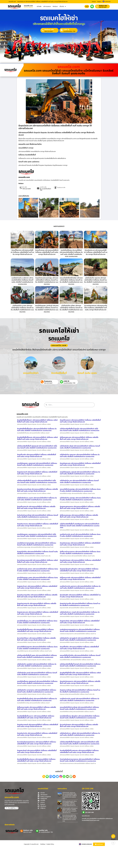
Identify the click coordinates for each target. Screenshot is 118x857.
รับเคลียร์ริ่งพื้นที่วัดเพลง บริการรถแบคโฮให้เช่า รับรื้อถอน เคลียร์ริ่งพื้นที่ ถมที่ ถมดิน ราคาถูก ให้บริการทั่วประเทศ (35, 630)
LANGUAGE (107, 1)
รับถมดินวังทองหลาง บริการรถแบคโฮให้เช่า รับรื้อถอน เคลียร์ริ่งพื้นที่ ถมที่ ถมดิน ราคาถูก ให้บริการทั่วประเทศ (80, 682)
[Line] (47, 776)
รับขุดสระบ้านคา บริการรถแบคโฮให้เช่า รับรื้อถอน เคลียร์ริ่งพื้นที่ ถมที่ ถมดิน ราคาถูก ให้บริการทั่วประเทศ (37, 587)
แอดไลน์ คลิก (43, 187)
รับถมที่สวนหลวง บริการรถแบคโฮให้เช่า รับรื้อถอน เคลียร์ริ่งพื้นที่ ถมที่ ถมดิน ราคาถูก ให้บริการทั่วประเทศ (80, 421)
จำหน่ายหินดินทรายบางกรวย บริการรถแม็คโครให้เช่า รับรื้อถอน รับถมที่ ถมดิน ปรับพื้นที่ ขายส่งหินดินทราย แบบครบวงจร (80, 760)
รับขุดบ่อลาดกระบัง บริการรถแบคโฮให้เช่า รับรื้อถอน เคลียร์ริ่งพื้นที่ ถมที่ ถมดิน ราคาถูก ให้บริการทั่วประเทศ (36, 604)
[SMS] (70, 776)
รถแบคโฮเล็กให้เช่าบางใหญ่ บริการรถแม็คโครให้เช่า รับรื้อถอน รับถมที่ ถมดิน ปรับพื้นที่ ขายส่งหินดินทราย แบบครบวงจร (79, 708)
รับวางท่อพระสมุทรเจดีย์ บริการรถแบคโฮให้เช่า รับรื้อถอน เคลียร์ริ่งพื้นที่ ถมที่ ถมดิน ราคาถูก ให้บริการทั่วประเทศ (37, 561)
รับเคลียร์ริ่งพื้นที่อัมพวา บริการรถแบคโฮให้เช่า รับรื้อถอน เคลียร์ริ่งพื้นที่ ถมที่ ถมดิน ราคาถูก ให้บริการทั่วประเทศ (37, 421)
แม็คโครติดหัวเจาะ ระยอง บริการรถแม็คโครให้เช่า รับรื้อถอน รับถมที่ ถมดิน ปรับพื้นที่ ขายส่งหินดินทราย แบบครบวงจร (37, 499)
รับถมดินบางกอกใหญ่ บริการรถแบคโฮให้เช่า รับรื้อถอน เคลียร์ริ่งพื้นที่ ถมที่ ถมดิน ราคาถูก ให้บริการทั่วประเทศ (37, 490)
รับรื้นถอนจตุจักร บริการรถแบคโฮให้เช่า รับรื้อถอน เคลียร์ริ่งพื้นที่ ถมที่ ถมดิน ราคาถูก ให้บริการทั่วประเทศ (69, 810)
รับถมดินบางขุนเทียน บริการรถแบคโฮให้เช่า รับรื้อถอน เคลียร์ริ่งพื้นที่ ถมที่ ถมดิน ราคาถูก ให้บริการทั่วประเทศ (37, 596)
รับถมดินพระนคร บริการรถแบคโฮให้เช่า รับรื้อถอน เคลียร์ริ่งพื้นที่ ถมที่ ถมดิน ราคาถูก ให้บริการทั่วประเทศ (80, 464)
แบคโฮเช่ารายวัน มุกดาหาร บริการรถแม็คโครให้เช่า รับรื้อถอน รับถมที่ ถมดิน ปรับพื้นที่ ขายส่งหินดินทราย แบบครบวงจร (80, 587)
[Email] (67, 776)
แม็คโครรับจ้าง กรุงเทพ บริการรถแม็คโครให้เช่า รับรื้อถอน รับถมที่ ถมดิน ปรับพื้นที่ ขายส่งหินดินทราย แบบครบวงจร (95, 281)
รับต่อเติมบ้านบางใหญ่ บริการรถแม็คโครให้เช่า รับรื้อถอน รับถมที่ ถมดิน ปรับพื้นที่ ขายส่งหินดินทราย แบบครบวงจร (37, 516)
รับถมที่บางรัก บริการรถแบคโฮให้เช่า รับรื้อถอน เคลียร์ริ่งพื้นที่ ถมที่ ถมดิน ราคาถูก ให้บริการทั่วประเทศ (36, 455)
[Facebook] (50, 776)
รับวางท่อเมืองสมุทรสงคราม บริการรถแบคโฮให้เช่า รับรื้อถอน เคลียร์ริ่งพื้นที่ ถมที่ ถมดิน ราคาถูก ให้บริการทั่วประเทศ (36, 743)
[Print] (74, 776)
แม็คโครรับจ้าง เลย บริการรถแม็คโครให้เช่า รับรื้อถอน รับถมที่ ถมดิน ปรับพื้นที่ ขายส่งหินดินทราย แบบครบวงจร (79, 481)
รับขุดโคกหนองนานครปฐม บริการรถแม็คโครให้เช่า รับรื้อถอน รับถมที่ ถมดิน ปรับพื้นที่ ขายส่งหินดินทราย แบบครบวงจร (46, 281)
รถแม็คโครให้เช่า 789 (69, 31)
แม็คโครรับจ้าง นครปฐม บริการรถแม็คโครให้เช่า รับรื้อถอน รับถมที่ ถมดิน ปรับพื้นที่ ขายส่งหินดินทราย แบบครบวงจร (80, 499)
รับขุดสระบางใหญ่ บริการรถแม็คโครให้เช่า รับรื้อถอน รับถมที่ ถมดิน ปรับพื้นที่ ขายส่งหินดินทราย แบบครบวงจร (80, 691)
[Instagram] (60, 776)
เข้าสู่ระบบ (99, 2)
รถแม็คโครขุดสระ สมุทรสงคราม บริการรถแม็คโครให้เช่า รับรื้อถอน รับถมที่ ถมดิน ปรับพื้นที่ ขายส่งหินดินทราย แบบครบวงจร (36, 535)
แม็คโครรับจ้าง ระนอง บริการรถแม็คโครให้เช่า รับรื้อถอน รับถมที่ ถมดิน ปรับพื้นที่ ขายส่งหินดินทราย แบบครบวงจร (22, 308)
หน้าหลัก (39, 6)
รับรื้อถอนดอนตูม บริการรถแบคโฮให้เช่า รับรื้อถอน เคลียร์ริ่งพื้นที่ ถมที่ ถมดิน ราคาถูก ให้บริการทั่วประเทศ (79, 516)
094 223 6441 (103, 7)
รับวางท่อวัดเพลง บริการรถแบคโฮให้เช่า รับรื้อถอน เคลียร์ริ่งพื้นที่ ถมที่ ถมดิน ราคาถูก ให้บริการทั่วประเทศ (79, 725)
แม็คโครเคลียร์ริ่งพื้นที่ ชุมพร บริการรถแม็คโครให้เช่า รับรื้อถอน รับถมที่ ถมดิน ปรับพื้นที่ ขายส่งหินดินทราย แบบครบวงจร (37, 656)
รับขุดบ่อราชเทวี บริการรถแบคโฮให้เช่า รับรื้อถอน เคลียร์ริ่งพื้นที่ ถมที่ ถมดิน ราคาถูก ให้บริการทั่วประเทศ (37, 473)
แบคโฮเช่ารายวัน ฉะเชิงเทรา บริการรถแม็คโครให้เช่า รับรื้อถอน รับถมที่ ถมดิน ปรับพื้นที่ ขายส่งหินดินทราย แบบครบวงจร (22, 281)
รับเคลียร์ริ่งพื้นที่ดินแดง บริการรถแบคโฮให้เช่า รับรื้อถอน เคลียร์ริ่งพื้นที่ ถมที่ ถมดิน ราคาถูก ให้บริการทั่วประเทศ (37, 438)
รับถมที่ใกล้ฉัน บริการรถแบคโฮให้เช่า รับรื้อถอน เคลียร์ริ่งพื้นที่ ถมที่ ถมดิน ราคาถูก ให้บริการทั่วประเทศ (79, 648)
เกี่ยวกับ (62, 6)
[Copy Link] (43, 776)
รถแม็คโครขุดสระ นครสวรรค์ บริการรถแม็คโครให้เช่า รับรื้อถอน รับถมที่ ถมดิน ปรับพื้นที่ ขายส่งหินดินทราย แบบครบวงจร (37, 464)
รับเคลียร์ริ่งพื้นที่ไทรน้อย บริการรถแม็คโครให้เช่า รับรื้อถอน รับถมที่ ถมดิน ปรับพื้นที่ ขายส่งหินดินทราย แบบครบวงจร (37, 430)
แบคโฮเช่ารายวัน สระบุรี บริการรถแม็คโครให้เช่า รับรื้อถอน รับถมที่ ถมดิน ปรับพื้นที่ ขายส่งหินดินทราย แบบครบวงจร (80, 535)
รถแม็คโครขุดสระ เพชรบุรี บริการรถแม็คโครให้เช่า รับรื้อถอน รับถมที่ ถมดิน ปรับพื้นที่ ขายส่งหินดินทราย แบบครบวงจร (80, 473)
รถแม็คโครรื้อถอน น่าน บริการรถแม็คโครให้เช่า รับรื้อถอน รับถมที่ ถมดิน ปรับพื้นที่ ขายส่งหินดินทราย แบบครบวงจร (37, 622)
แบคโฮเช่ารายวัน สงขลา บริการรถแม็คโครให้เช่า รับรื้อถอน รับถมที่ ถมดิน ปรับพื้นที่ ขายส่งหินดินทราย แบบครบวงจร (37, 570)
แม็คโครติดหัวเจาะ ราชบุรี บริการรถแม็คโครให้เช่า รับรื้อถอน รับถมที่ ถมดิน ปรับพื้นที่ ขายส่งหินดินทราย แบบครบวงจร (80, 613)
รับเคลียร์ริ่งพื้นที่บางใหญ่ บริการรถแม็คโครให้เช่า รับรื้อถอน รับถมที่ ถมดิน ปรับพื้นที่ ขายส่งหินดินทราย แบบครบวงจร (37, 699)
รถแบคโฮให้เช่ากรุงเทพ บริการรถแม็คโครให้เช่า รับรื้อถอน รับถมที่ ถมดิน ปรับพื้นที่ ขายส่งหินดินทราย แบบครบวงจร (37, 648)
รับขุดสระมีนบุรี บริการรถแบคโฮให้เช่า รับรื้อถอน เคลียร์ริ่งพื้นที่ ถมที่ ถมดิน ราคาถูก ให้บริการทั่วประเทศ (37, 751)
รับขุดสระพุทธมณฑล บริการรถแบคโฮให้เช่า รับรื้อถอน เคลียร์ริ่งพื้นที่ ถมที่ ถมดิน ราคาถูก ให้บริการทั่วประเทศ (80, 507)
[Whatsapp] (64, 776)
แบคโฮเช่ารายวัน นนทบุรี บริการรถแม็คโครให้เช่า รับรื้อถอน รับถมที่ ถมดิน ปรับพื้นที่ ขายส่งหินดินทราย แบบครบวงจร (79, 699)
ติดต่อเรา (94, 2)
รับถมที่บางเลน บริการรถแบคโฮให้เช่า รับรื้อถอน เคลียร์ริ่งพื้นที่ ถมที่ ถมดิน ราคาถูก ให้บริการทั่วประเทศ (46, 252)
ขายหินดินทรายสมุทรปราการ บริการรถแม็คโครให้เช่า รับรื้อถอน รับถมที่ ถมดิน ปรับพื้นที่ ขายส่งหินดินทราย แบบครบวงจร (80, 630)
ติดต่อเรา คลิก (103, 6)
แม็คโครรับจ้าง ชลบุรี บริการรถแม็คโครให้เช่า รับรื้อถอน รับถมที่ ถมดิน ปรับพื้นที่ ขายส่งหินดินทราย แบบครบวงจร (37, 674)
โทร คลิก (25, 187)
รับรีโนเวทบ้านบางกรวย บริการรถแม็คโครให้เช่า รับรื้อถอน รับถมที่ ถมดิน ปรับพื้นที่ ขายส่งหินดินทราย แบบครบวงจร (80, 552)
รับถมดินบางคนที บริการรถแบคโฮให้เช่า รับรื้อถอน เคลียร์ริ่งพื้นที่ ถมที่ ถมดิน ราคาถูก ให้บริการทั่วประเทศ (37, 725)
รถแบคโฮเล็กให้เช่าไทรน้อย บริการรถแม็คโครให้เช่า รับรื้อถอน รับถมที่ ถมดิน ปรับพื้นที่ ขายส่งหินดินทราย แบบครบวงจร (71, 281)
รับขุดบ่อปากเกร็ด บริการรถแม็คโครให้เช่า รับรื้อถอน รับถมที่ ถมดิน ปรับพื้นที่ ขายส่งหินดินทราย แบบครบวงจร (80, 604)
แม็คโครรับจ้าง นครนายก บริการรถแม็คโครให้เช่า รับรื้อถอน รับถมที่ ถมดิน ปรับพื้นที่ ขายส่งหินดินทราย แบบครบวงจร (80, 455)
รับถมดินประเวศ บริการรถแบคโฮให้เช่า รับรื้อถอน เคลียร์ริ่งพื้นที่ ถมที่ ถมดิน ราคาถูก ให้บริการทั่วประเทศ (95, 252)
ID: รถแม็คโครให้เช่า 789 (45, 189)
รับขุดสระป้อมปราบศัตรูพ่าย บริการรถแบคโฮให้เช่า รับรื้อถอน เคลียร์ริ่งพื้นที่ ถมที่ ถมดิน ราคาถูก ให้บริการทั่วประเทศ (79, 570)
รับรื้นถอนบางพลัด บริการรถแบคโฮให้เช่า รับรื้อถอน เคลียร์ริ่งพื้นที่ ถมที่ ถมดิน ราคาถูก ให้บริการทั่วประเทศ (36, 708)
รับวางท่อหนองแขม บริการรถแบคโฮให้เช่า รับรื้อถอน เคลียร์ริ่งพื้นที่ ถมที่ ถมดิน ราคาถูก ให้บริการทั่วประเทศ (95, 307)
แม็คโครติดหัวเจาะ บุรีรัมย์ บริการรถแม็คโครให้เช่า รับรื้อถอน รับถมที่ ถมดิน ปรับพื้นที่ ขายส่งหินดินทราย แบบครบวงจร (80, 734)
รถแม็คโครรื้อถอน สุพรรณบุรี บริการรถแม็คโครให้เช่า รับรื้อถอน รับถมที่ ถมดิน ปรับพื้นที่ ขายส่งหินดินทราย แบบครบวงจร (37, 682)
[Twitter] (57, 776)
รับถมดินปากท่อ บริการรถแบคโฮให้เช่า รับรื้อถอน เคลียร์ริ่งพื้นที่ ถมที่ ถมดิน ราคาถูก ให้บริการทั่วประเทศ (37, 734)
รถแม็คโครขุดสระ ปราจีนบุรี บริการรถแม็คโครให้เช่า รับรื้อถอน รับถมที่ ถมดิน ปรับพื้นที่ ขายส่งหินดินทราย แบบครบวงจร (46, 308)
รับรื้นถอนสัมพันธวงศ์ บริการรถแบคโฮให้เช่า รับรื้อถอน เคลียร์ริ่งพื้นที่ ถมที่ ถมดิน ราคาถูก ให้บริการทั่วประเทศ (69, 803)
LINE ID (66, 29)
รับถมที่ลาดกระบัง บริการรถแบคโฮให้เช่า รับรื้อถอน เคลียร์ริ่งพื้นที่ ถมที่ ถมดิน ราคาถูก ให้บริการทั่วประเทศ (36, 507)
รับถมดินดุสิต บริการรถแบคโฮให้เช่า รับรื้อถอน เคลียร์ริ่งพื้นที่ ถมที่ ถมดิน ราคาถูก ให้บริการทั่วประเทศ (80, 596)
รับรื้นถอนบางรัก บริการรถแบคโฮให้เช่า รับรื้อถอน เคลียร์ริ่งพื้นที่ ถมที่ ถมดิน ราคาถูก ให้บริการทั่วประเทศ (80, 578)
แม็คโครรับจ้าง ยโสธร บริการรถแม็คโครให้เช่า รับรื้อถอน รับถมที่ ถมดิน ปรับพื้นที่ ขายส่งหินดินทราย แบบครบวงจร (71, 308)
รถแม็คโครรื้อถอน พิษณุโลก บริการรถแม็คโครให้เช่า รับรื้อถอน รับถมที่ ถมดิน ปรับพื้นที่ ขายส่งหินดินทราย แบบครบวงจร (79, 717)
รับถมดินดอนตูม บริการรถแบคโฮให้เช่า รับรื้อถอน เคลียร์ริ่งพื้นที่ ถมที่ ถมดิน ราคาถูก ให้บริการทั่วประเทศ (80, 544)
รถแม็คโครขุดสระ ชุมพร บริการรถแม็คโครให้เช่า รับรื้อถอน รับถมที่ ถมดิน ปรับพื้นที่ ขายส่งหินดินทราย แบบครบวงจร (37, 578)
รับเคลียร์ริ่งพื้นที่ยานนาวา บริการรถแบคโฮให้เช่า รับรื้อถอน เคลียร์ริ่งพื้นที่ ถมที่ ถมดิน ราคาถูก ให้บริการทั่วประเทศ (35, 717)
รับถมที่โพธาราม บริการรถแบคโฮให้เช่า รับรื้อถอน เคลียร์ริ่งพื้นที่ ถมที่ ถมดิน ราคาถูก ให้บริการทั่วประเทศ (22, 252)
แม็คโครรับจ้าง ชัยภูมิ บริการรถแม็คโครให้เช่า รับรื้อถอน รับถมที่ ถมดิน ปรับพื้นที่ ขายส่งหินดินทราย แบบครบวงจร (80, 447)
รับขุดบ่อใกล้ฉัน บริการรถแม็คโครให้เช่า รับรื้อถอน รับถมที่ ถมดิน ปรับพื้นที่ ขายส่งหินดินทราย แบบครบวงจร (37, 552)
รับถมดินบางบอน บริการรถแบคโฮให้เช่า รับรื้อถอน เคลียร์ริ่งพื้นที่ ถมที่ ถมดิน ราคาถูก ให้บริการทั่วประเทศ (37, 525)
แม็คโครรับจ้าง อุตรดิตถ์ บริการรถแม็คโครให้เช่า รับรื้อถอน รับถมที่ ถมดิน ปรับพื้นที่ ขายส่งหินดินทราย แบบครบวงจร (36, 665)
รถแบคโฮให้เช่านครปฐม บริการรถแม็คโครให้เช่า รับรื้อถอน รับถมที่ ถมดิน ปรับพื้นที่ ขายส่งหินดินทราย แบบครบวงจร (80, 490)
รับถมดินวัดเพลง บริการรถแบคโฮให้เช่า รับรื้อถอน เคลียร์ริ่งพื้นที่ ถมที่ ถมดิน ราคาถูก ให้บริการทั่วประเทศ (80, 561)
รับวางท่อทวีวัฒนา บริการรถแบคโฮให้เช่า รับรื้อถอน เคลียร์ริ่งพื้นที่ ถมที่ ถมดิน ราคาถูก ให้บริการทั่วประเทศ (36, 639)
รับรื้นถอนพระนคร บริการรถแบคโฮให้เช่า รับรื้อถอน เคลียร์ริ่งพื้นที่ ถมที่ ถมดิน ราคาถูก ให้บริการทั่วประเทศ (79, 438)
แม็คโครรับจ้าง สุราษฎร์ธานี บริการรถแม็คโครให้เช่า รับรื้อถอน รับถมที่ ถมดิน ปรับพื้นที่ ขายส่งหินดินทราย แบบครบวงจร (79, 639)
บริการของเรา (47, 6)
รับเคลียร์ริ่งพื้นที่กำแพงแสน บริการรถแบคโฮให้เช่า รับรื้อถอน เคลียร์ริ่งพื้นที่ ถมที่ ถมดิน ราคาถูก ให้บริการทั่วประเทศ (79, 751)
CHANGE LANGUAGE (86, 844)
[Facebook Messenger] (53, 776)
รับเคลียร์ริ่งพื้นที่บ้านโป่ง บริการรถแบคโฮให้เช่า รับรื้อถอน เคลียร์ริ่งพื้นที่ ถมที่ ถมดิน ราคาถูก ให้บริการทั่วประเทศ (80, 674)
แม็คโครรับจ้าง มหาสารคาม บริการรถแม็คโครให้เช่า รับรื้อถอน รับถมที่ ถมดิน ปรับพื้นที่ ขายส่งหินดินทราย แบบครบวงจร (36, 691)
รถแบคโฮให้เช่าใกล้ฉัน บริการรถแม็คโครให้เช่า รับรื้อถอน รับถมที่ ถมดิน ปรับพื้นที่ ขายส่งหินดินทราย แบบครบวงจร (80, 656)
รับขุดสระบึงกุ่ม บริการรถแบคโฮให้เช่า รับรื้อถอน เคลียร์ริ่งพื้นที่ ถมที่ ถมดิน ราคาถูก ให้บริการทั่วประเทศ (79, 622)
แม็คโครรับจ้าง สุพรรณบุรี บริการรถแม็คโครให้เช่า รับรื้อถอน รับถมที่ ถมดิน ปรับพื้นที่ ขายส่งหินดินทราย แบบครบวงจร (69, 795)
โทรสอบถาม (48, 381)
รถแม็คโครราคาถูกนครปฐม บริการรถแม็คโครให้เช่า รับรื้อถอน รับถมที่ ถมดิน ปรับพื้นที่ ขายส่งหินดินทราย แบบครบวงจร (36, 544)
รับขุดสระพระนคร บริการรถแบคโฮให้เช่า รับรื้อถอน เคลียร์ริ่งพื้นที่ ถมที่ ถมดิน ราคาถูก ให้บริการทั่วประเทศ (37, 613)
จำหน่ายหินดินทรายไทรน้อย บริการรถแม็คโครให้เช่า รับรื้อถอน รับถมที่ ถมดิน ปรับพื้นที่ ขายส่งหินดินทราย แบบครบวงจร (69, 818)
